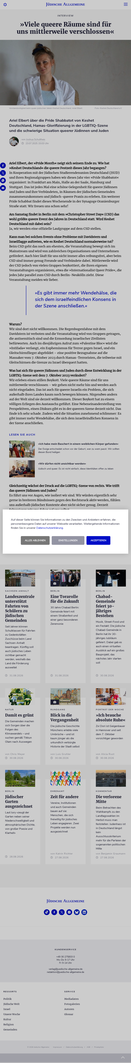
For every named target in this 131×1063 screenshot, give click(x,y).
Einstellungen (68, 540)
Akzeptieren (98, 540)
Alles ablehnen (35, 540)
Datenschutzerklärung (49, 528)
